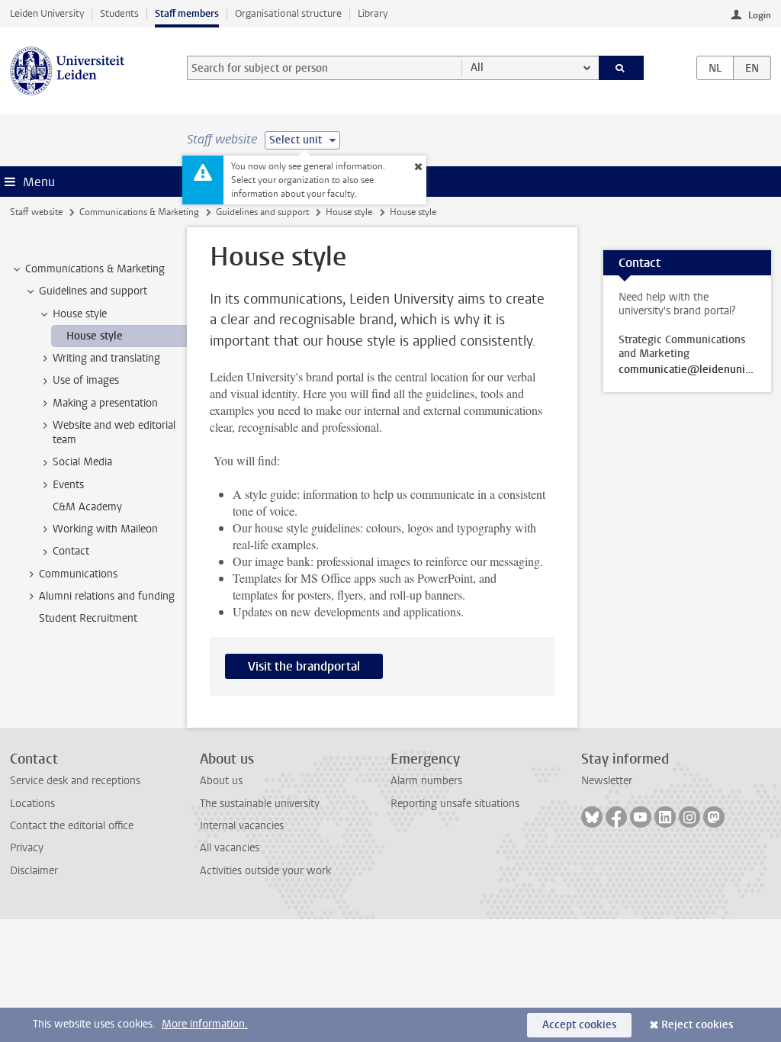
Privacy (26, 848)
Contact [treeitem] (71, 551)
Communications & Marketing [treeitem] (95, 269)
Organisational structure (288, 13)
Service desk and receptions (75, 780)
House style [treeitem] (80, 314)
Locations (32, 803)
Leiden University (47, 13)
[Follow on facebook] (616, 817)
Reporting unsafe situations (454, 803)
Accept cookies (579, 1025)
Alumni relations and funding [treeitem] (107, 596)
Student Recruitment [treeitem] (88, 618)
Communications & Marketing (139, 212)
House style (349, 212)
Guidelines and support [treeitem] (93, 291)
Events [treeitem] (68, 485)
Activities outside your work (265, 871)
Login (759, 15)
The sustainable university (260, 803)
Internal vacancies (242, 825)
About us (221, 780)
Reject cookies (697, 1025)
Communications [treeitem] (78, 574)
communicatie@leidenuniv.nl (687, 370)
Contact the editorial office (71, 825)
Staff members (187, 13)
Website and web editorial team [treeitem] (114, 432)
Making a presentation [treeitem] (105, 403)
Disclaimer (34, 871)
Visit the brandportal (304, 666)
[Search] (621, 68)
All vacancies (229, 848)
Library (372, 13)
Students (119, 13)
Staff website (36, 212)
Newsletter (606, 780)
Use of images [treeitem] (86, 380)
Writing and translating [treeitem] (106, 358)
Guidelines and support (262, 212)
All (477, 67)
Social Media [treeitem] (82, 462)
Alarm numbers (426, 780)
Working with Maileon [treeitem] (105, 529)
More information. (205, 1024)
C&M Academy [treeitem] (87, 507)
